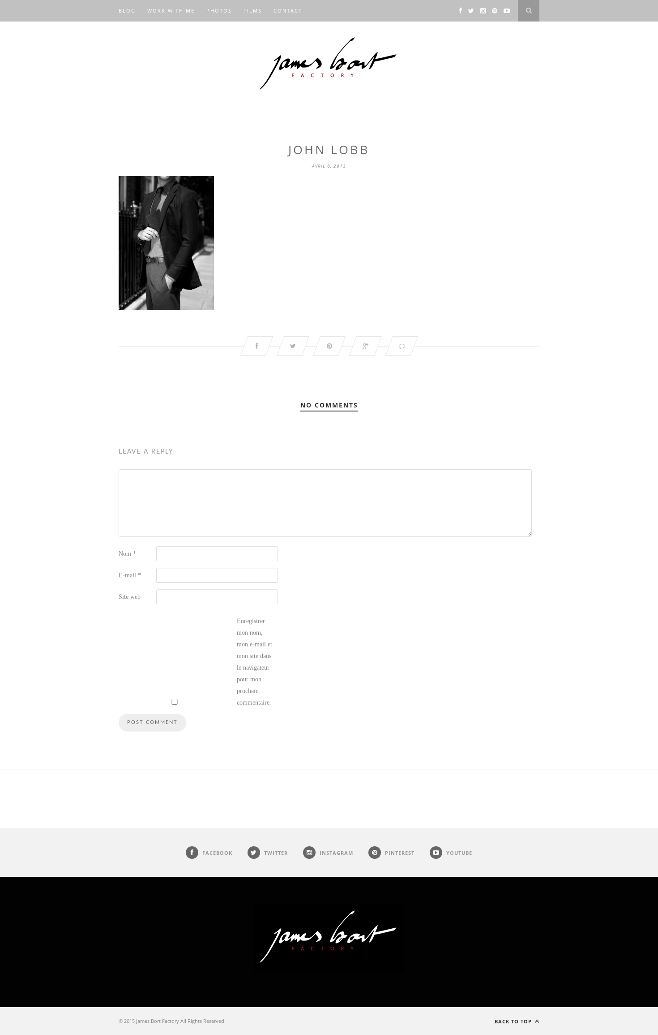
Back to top (514, 1021)
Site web (130, 596)
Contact (287, 10)
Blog (127, 10)
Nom (127, 553)
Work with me (171, 10)
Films (253, 10)
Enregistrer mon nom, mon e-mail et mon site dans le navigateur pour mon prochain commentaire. (254, 662)
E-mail (130, 575)
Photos (219, 10)
